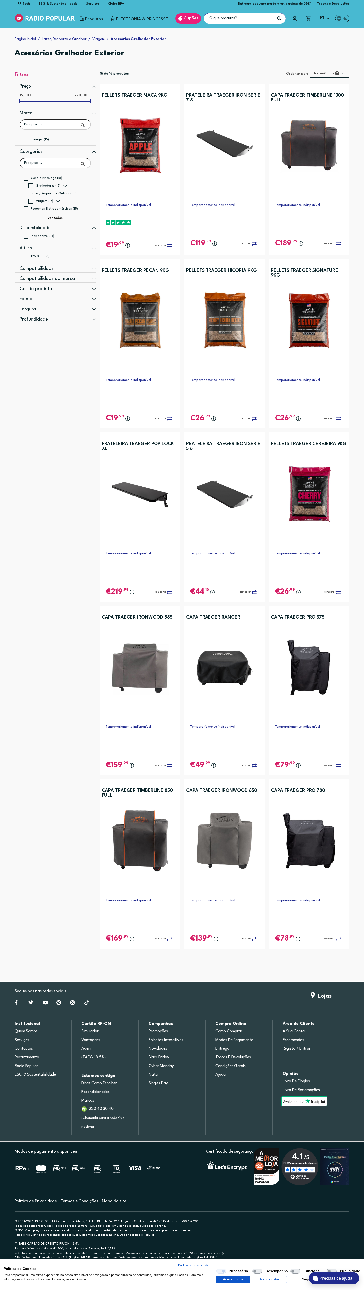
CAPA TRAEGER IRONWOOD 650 (221, 790)
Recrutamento (27, 1057)
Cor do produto (36, 289)
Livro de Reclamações (301, 1090)
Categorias (31, 151)
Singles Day (158, 1083)
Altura (26, 248)
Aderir (86, 1049)
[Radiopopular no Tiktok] (86, 1004)
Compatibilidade (37, 268)
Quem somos (26, 1031)
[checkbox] (221, 1271)
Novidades (158, 1049)
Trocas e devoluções (233, 1057)
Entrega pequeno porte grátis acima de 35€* (274, 3)
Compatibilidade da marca (47, 278)
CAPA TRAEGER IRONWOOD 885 (137, 617)
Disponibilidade (35, 228)
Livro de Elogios (296, 1081)
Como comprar (228, 1031)
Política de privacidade (193, 1265)
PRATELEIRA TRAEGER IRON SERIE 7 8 (223, 97)
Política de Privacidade (36, 1201)
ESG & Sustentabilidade (58, 3)
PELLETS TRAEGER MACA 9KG (134, 95)
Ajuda (220, 1075)
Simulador (90, 1031)
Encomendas (293, 1040)
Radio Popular (26, 1066)
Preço (25, 86)
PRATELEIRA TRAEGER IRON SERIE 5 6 (223, 446)
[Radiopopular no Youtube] (45, 1004)
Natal (153, 1075)
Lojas (323, 996)
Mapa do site (114, 1201)
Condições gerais (230, 1066)
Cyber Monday (161, 1066)
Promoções (158, 1031)
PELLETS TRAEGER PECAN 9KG (135, 270)
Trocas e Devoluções (333, 3)
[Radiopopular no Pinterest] (58, 1004)
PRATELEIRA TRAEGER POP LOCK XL (138, 446)
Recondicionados (95, 1092)
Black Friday (159, 1057)
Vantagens (90, 1040)
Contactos (24, 1049)
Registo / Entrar (297, 1049)
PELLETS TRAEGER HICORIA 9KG (221, 270)
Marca (26, 113)
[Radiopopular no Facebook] (16, 1004)
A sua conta (294, 1031)
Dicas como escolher (99, 1083)
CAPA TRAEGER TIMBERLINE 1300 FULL (307, 97)
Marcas (87, 1101)
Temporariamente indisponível (128, 205)
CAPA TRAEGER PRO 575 (297, 617)
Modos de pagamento (234, 1040)
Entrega (222, 1049)
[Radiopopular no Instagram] (72, 1004)
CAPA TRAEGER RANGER (213, 617)
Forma (26, 299)
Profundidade (34, 319)
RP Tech (24, 3)
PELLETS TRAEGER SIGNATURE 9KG (304, 273)
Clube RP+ (116, 3)
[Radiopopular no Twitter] (30, 1004)
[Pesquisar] (279, 18)
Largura (28, 309)
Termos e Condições (79, 1201)
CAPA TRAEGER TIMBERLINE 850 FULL (137, 793)
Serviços (92, 3)
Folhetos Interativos (166, 1040)
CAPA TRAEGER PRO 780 (298, 790)
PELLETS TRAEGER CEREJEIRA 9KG (308, 444)
